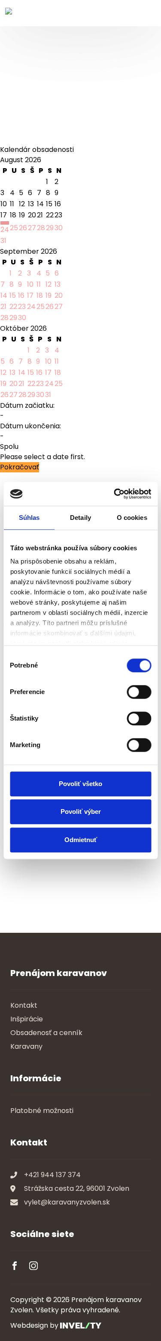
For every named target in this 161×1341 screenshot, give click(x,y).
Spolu (9, 446)
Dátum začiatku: (27, 405)
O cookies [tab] (132, 517)
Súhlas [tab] (29, 517)
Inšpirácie (26, 1019)
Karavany (26, 1046)
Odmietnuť (80, 839)
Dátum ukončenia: (30, 426)
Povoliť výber (81, 811)
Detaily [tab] (80, 517)
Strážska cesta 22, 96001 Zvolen (76, 1188)
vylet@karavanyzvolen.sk (67, 1202)
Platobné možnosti (41, 1111)
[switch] (139, 692)
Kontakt (23, 1005)
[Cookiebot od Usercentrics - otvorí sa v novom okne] (114, 493)
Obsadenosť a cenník (46, 1033)
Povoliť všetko (80, 783)
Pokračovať (19, 467)
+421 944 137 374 (52, 1175)
